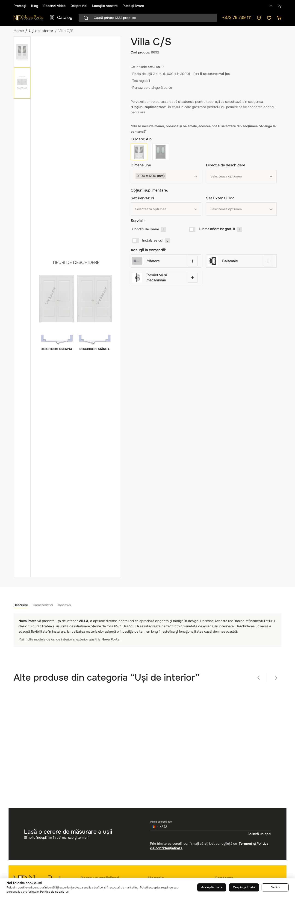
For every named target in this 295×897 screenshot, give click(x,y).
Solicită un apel (259, 834)
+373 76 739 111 (237, 17)
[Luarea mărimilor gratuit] (192, 229)
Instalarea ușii (152, 240)
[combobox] (166, 176)
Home (19, 31)
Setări (275, 887)
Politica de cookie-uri (54, 892)
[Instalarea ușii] (135, 240)
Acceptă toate (211, 887)
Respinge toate (244, 887)
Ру (279, 6)
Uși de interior (41, 31)
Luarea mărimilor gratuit (217, 229)
